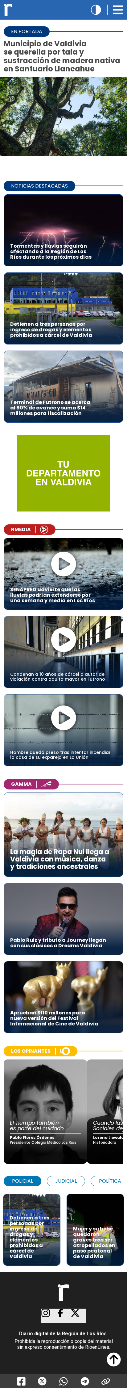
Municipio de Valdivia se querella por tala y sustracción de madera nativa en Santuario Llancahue (62, 56)
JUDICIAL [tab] (66, 1181)
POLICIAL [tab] (22, 1181)
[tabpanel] (63, 1227)
